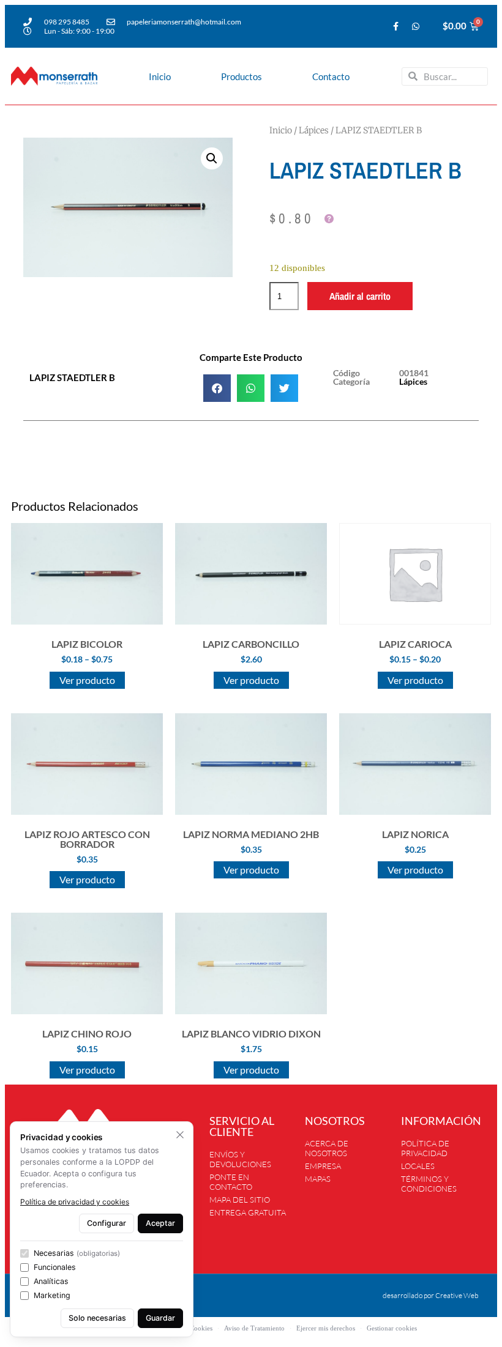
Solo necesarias (97, 1318)
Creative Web (457, 1295)
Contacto (331, 76)
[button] (212, 158)
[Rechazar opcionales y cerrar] (180, 1135)
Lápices (314, 130)
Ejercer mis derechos (325, 1328)
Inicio (160, 76)
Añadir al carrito (360, 296)
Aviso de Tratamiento (254, 1328)
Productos (241, 76)
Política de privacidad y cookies (74, 1201)
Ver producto (87, 680)
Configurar (106, 1223)
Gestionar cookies (392, 1328)
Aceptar (160, 1223)
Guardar (160, 1318)
